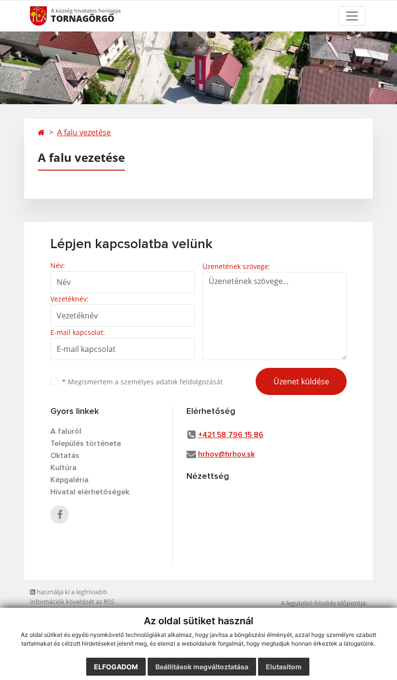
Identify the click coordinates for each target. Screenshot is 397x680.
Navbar (47, 15)
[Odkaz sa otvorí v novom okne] (59, 515)
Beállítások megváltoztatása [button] (201, 667)
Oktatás (64, 455)
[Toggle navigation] (352, 16)
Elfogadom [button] (116, 667)
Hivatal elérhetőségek (89, 492)
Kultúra (63, 468)
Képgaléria (69, 480)
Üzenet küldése (301, 381)
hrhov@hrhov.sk (226, 454)
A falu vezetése (84, 132)
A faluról (65, 431)
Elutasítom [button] (284, 667)
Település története (85, 443)
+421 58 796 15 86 (230, 435)
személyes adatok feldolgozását (172, 381)
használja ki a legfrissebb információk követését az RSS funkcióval (72, 601)
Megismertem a (142, 381)
